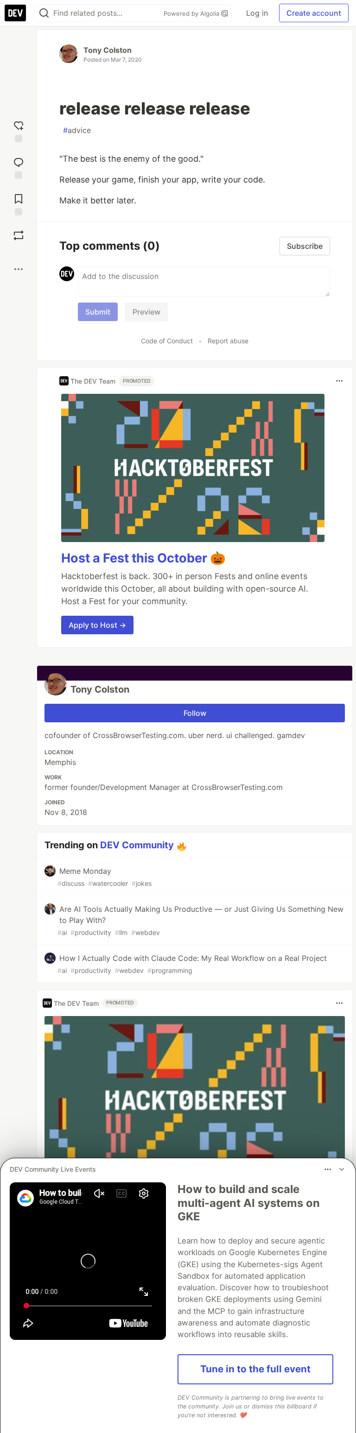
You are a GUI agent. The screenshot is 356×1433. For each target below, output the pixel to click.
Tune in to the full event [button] (255, 1369)
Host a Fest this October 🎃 (143, 558)
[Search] (44, 13)
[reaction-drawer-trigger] (18, 130)
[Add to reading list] (18, 203)
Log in (257, 13)
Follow (195, 713)
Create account (313, 13)
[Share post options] (18, 269)
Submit (97, 311)
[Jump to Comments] (18, 167)
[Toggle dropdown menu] (339, 380)
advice (77, 130)
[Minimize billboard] (341, 1169)
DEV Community (137, 845)
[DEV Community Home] (15, 13)
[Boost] (18, 235)
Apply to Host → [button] (97, 625)
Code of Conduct (167, 341)
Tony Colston (107, 50)
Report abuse (228, 341)
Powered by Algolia (192, 13)
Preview (146, 311)
